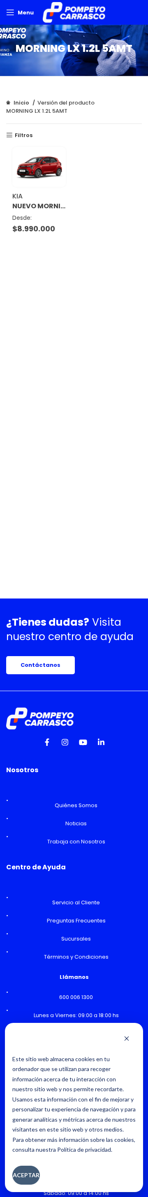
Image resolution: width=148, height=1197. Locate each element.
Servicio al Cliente (76, 902)
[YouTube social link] (83, 745)
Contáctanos (40, 665)
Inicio (21, 103)
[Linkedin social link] (101, 745)
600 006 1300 (76, 997)
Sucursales (76, 939)
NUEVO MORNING (39, 206)
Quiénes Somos (76, 805)
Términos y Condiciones (76, 957)
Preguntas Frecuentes (76, 921)
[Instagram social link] (65, 745)
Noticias (76, 823)
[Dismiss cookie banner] (127, 1039)
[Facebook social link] (47, 745)
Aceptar (26, 1174)
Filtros (23, 135)
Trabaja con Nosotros (76, 841)
